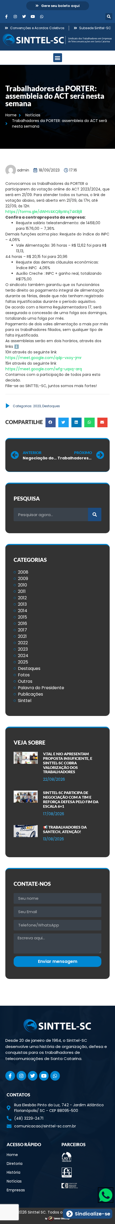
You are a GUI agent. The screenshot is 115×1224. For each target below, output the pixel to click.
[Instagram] (15, 16)
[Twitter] (24, 16)
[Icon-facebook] (6, 16)
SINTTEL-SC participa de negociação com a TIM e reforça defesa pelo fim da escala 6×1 (70, 799)
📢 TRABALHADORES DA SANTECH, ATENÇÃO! (65, 829)
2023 (37, 406)
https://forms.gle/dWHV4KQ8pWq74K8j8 (43, 211)
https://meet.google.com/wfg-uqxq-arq (43, 369)
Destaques (51, 406)
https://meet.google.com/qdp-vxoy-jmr (43, 357)
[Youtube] (33, 16)
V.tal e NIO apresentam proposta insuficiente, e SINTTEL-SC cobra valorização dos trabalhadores (67, 763)
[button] (108, 16)
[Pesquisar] (94, 514)
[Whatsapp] (41, 16)
